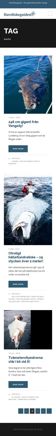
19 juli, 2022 (14, 117)
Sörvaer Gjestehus (30, 301)
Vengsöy (12, 164)
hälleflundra (26, 161)
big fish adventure (21, 297)
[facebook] (30, 5)
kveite (37, 161)
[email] (25, 5)
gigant (15, 161)
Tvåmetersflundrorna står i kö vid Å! (25, 360)
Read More (18, 149)
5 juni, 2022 (14, 249)
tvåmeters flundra (26, 399)
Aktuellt (16, 158)
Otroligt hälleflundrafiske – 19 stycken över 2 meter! (25, 257)
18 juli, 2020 (14, 353)
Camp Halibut (37, 297)
